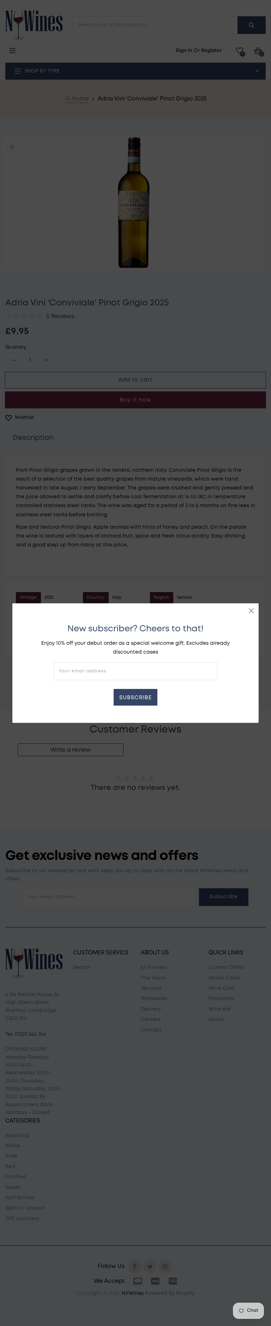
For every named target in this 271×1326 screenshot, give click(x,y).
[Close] (251, 610)
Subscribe (135, 697)
